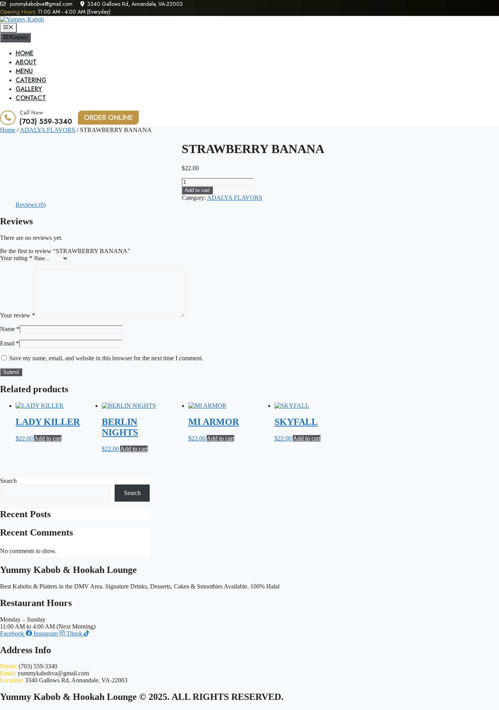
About (26, 62)
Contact (31, 97)
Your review (17, 315)
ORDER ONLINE (108, 118)
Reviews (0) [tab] (31, 204)
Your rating (16, 258)
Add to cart (197, 190)
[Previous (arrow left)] (13, 355)
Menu (24, 71)
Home (25, 53)
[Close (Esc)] (490, 8)
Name (9, 329)
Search (8, 480)
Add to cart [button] (48, 438)
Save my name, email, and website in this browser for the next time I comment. (106, 358)
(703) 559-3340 (45, 121)
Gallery (29, 89)
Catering (31, 80)
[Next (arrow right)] (485, 355)
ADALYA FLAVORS (47, 130)
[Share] (473, 8)
